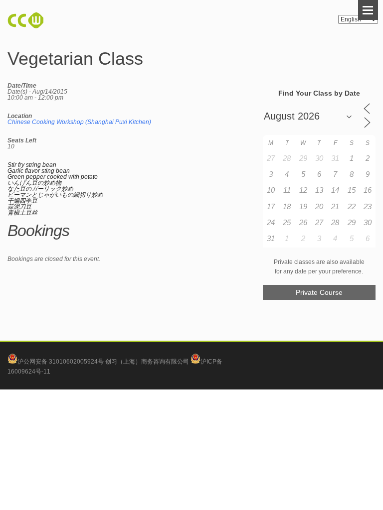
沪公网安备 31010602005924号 (60, 361)
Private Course (319, 292)
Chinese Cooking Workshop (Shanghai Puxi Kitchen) (79, 122)
